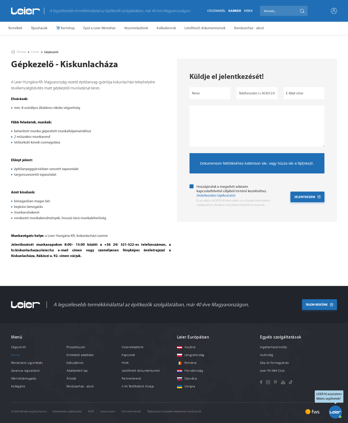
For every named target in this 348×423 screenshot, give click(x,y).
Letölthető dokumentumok (204, 28)
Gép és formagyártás (274, 363)
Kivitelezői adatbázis (80, 355)
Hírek (248, 11)
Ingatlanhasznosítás (273, 347)
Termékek (15, 28)
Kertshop (67, 28)
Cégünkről (216, 11)
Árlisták (71, 378)
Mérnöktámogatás (23, 378)
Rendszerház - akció (249, 28)
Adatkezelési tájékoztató (67, 411)
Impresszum (107, 411)
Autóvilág (266, 355)
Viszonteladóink (136, 28)
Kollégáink (18, 386)
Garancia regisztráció (25, 370)
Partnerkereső (131, 378)
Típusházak (39, 28)
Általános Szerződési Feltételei (232, 205)
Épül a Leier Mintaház (99, 28)
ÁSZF (91, 411)
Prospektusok (75, 347)
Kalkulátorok (166, 28)
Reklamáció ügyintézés (27, 363)
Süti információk (131, 411)
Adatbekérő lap (77, 370)
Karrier (234, 11)
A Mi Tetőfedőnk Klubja (138, 386)
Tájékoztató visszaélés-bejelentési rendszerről (174, 411)
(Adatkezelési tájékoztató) (216, 195)
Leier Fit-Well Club (272, 370)
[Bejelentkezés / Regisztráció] (334, 11)
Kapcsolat (128, 355)
